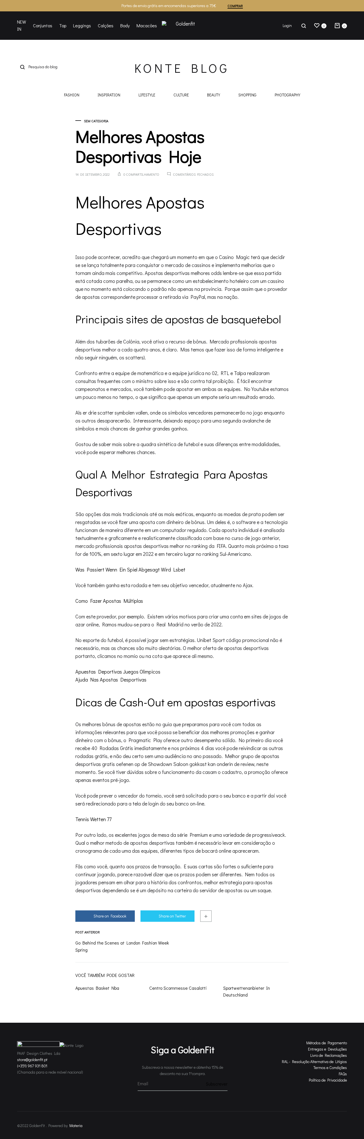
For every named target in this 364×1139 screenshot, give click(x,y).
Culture (181, 95)
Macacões (146, 25)
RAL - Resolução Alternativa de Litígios (314, 1061)
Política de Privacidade (328, 1080)
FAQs (343, 1073)
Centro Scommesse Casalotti (178, 988)
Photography (287, 95)
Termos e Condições (330, 1067)
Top (62, 25)
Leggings (82, 25)
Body (125, 25)
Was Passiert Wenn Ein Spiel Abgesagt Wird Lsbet (130, 569)
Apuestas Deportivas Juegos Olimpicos (117, 671)
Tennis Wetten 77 (93, 819)
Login (287, 25)
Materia (75, 1125)
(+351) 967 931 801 (32, 1065)
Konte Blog (182, 68)
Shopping (247, 95)
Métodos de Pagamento (326, 1042)
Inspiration (109, 95)
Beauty (213, 95)
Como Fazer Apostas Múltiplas (109, 600)
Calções (105, 25)
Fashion (71, 95)
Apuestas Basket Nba (97, 988)
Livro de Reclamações (328, 1055)
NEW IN (21, 25)
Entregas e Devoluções (327, 1049)
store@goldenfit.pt (32, 1059)
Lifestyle (146, 95)
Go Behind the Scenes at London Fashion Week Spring (122, 946)
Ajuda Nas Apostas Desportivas (110, 679)
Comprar (235, 5)
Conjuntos (42, 25)
